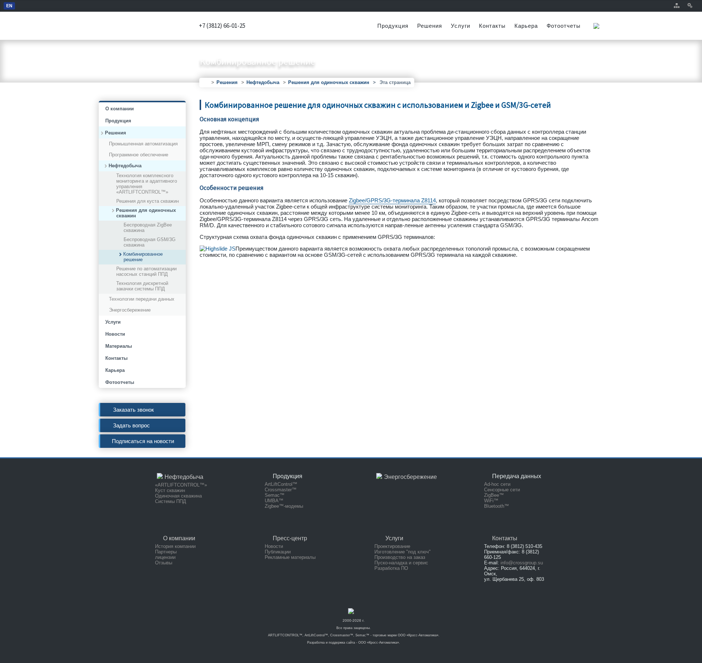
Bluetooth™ (496, 506)
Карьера (526, 26)
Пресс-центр (290, 538)
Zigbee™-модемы (284, 506)
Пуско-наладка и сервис (401, 562)
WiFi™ (491, 500)
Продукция (392, 26)
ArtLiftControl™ (281, 484)
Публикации (278, 552)
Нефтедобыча (184, 477)
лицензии (165, 557)
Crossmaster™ (281, 489)
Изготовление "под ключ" (402, 552)
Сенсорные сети (502, 489)
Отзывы (163, 562)
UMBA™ (274, 500)
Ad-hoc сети (497, 484)
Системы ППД (170, 501)
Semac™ (274, 495)
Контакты (492, 26)
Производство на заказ (399, 557)
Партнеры (166, 552)
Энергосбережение (410, 477)
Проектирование (392, 546)
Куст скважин (170, 490)
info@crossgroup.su (522, 562)
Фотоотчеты (564, 26)
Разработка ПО (391, 568)
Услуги (460, 26)
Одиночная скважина (178, 496)
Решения (429, 26)
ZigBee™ (494, 495)
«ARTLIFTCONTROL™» (181, 485)
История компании (175, 546)
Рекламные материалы (290, 557)
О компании (179, 538)
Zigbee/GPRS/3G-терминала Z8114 (392, 200)
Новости (274, 546)
